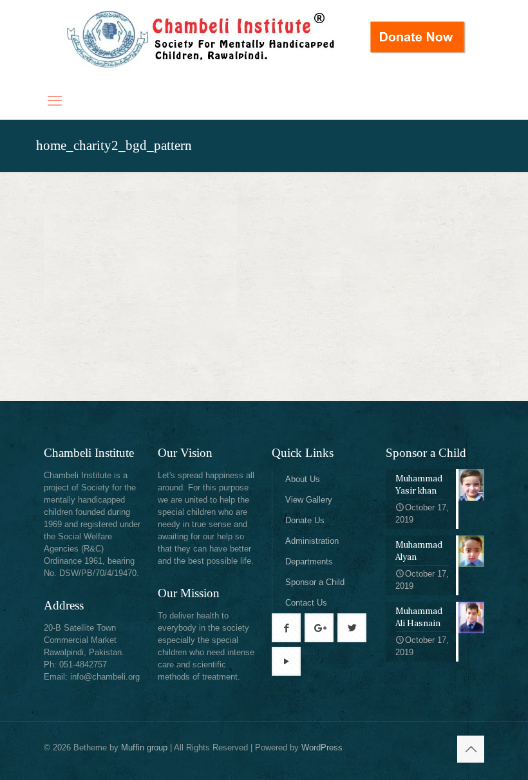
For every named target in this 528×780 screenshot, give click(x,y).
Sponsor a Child (314, 582)
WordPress (322, 747)
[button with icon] (286, 627)
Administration (312, 541)
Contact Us (306, 603)
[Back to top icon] (470, 749)
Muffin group (144, 747)
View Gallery (308, 500)
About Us (302, 479)
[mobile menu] (55, 101)
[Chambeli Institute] (201, 41)
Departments (309, 561)
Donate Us (305, 520)
